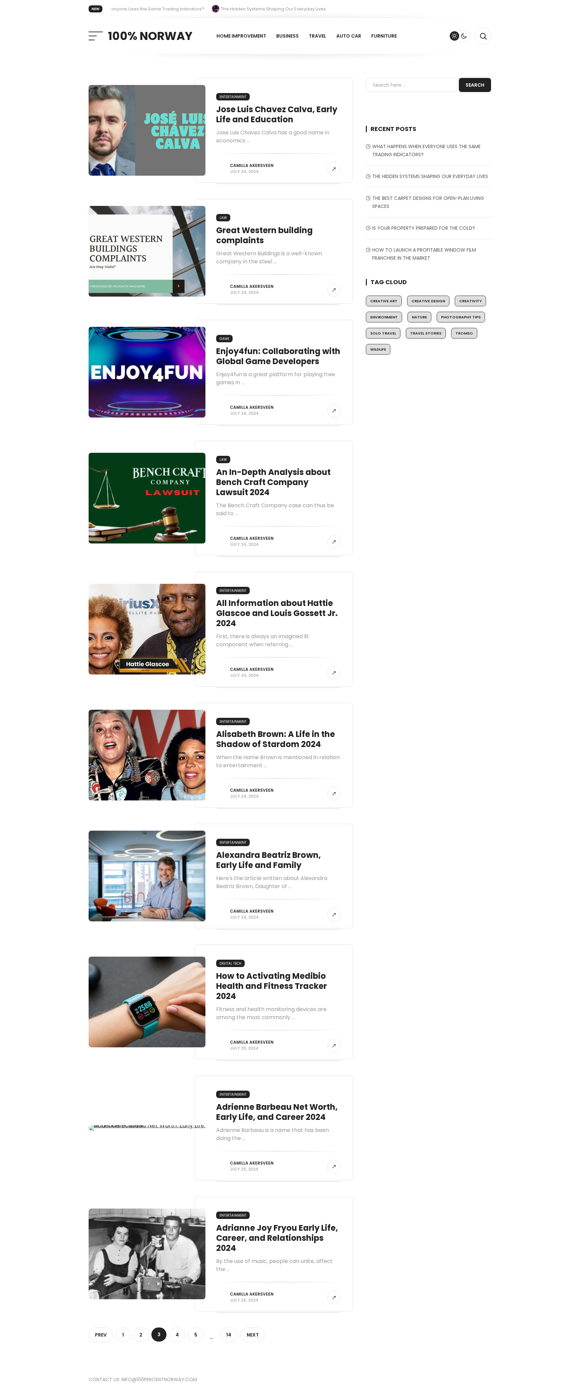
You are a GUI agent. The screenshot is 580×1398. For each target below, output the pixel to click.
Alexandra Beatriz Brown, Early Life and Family (268, 860)
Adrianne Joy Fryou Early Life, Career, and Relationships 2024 (277, 1238)
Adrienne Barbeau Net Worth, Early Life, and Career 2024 (277, 1112)
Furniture (384, 36)
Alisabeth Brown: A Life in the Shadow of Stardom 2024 (275, 739)
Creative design (428, 301)
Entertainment (233, 96)
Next (253, 1334)
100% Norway (150, 36)
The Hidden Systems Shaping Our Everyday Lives (430, 176)
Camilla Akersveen (252, 165)
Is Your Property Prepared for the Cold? (423, 228)
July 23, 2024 (244, 1048)
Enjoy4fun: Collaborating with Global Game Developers (278, 356)
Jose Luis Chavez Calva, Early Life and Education (276, 114)
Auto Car (348, 36)
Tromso (464, 333)
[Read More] (334, 169)
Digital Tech (230, 963)
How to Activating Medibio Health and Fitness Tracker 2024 (271, 986)
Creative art (383, 301)
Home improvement (241, 36)
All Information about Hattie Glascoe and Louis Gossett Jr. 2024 (277, 613)
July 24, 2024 (244, 171)
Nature (419, 317)
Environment (384, 317)
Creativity (470, 301)
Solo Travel (383, 333)
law (223, 217)
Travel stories (425, 333)
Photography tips (461, 317)
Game (224, 338)
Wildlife (378, 349)
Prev (101, 1334)
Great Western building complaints (264, 235)
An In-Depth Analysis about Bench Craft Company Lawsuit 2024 (273, 482)
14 (228, 1334)
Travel (317, 36)
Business (287, 36)
